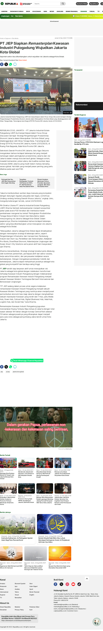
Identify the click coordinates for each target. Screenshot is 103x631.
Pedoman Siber (34, 607)
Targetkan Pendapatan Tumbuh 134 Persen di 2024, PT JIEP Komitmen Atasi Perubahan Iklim (26, 183)
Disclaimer (3, 610)
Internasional (4, 592)
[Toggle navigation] (2, 3)
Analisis (17, 589)
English (31, 595)
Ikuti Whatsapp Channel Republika (28, 361)
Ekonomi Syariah (16, 11)
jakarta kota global (18, 371)
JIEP (4, 269)
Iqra (16, 586)
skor (28, 11)
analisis (60, 11)
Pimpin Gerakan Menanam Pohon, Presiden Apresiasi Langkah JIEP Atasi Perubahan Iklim (43, 183)
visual (92, 11)
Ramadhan (18, 597)
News (2, 589)
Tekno (17, 592)
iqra (45, 11)
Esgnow (7, 38)
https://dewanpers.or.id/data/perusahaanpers (16, 620)
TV (98, 11)
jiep (2, 371)
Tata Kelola (15, 38)
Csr (12, 16)
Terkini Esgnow (80, 115)
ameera (4, 11)
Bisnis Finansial (72, 11)
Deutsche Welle (82, 4)
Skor (30, 583)
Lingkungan (5, 16)
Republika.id (94, 4)
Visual (17, 595)
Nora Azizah (23, 60)
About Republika (5, 607)
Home (2, 38)
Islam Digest (33, 586)
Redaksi (17, 607)
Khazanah (3, 586)
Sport (31, 589)
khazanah (36, 11)
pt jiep (8, 371)
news (52, 11)
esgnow (84, 11)
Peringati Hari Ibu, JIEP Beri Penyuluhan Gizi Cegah (8, 181)
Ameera (2, 583)
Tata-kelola (19, 16)
